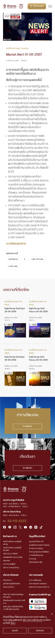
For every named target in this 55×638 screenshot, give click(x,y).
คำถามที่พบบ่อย (35, 580)
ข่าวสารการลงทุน (36, 548)
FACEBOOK (13, 259)
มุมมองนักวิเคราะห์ (36, 541)
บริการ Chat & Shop (11, 567)
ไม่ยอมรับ (40, 631)
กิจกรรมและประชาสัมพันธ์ (39, 552)
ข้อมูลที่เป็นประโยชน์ (37, 536)
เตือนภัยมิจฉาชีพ (35, 562)
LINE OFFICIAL (37, 259)
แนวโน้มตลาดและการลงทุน (39, 545)
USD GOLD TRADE (10, 554)
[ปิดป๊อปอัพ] (52, 614)
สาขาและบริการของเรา (38, 583)
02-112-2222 (17, 521)
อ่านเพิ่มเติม (27, 426)
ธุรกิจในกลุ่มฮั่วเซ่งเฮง (11, 583)
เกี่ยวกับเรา (7, 580)
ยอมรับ (15, 631)
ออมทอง (6, 561)
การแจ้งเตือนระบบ (36, 555)
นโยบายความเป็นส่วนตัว (32, 620)
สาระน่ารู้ (32, 559)
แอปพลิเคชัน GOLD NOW (12, 557)
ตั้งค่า (13, 623)
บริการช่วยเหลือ (36, 575)
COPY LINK (13, 266)
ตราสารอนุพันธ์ (9, 564)
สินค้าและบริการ (10, 536)
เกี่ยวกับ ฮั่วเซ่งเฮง (11, 575)
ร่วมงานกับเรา (8, 587)
